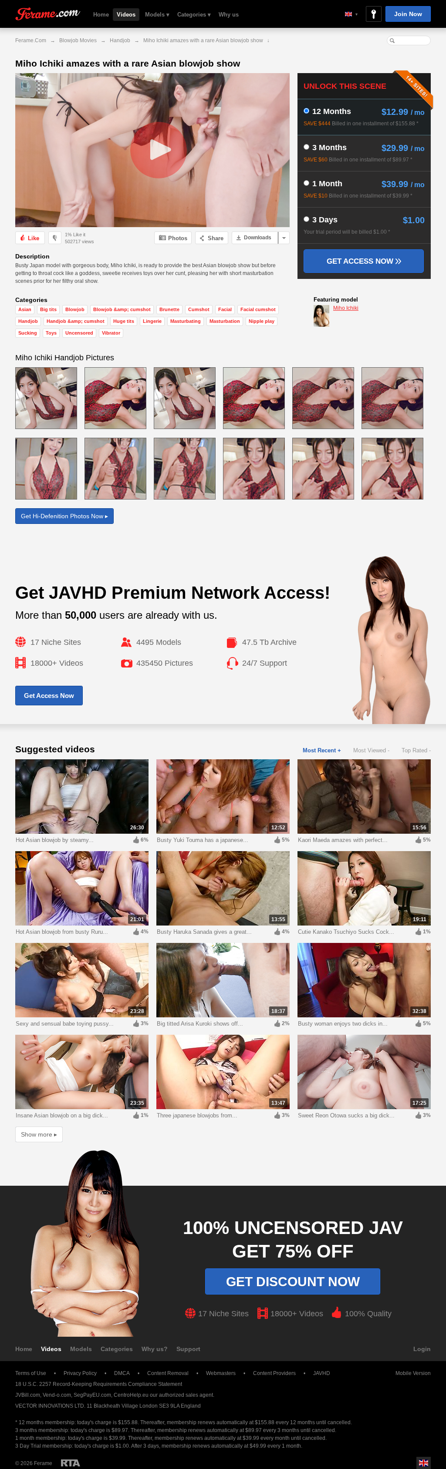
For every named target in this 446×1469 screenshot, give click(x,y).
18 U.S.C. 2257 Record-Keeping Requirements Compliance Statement (98, 1384)
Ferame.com (48, 14)
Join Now (408, 13)
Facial (225, 309)
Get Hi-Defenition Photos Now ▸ (64, 516)
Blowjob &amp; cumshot (122, 309)
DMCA (122, 1373)
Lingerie (152, 321)
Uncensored (79, 332)
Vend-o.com (57, 1395)
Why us (229, 14)
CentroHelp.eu (131, 1395)
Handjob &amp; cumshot (76, 321)
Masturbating (185, 321)
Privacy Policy (80, 1373)
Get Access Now (361, 261)
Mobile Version (413, 1373)
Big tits (48, 309)
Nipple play (261, 321)
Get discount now (293, 1281)
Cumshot (198, 309)
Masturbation (224, 321)
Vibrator (111, 332)
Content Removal (168, 1373)
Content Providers (274, 1373)
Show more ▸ (39, 1134)
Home (101, 14)
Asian (24, 309)
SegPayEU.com (92, 1395)
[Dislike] (54, 237)
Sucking (27, 332)
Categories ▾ (194, 14)
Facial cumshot (258, 309)
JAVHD (321, 1373)
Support (188, 1348)
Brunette (169, 309)
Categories (117, 1348)
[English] (351, 14)
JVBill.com (27, 1395)
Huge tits (123, 321)
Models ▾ (157, 14)
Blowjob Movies (78, 40)
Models (81, 1348)
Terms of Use (30, 1373)
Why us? (155, 1348)
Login (422, 1348)
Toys (51, 332)
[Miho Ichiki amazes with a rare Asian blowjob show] (152, 150)
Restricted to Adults (70, 1462)
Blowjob (74, 309)
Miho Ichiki (345, 308)
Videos (126, 14)
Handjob (120, 40)
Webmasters (221, 1373)
